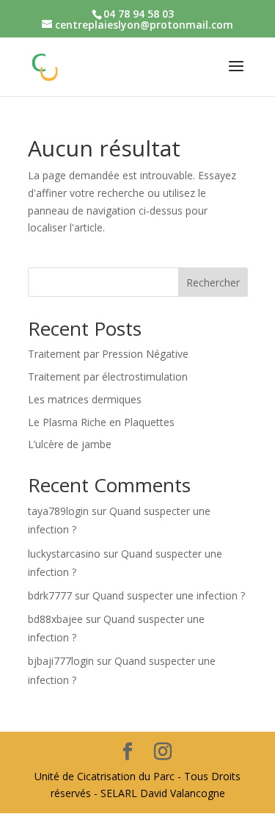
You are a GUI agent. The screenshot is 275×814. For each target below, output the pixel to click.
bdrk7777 (50, 595)
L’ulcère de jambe (69, 444)
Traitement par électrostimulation (108, 376)
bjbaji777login (61, 661)
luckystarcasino (64, 554)
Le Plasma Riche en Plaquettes (101, 422)
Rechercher (213, 282)
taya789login (58, 511)
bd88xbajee (55, 619)
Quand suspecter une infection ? (168, 595)
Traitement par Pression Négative (108, 354)
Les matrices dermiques (85, 399)
